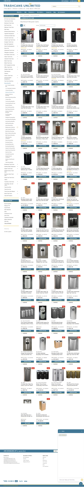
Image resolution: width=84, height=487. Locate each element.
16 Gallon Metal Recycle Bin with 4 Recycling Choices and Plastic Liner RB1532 (58, 231)
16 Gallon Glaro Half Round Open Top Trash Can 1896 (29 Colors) (73, 354)
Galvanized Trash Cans (9, 50)
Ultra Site (6, 221)
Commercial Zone (8, 213)
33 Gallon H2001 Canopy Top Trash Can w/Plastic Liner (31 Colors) (26, 231)
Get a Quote (40, 12)
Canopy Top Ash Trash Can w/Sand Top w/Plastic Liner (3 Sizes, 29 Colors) (42, 231)
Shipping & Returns (26, 461)
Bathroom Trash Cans (9, 27)
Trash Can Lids (7, 189)
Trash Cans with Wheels (9, 191)
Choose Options (27, 53)
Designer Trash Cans (8, 42)
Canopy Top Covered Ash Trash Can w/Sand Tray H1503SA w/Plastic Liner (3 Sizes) (27, 355)
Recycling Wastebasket (9, 146)
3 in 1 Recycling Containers (10, 88)
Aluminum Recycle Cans (10, 92)
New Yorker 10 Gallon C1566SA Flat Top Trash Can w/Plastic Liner (72, 139)
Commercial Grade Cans (9, 35)
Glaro (5, 211)
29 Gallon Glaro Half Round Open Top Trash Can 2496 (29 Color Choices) (42, 200)
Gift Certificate (65, 1)
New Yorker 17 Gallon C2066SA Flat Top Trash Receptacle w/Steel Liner (42, 262)
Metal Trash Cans (8, 63)
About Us (19, 12)
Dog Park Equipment (8, 44)
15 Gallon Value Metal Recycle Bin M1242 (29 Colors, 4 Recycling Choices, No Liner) (26, 139)
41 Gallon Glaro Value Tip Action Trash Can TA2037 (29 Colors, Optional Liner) (27, 385)
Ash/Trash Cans (7, 25)
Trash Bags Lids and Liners (8, 184)
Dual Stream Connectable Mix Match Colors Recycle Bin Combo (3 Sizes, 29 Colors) (73, 232)
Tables (5, 179)
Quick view (27, 41)
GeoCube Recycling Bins (10, 121)
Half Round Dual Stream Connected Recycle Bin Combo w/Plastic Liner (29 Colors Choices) (58, 324)
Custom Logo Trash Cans (9, 40)
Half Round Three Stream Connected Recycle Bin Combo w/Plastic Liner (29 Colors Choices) (73, 386)
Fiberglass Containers (9, 52)
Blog (55, 12)
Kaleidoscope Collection (10, 127)
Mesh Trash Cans (8, 61)
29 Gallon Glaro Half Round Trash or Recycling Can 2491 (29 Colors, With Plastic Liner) (42, 77)
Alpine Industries (8, 219)
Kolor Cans (6, 215)
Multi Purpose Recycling (10, 135)
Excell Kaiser (7, 207)
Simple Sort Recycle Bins (10, 148)
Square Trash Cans (8, 168)
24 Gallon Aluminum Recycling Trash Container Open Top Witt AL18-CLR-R (73, 324)
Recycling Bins (7, 83)
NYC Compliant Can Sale (9, 65)
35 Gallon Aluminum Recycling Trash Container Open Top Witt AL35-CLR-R (42, 354)
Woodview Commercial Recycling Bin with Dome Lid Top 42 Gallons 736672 (42, 416)
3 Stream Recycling (9, 90)
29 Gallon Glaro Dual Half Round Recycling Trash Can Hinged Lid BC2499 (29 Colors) (58, 47)
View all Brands (7, 223)
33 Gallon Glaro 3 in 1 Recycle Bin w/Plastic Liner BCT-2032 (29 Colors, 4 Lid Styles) (27, 262)
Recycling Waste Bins (9, 144)
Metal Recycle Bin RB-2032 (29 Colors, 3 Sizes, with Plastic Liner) (42, 139)
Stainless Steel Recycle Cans (9, 160)
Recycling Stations (9, 142)
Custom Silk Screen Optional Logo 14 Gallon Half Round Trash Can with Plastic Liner (27, 170)
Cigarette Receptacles (9, 33)
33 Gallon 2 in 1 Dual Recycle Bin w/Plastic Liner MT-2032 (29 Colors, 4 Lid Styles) (73, 108)
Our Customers (61, 12)
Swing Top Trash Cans (9, 177)
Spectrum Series (8, 152)
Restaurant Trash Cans (9, 164)
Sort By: (37, 25)
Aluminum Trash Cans (9, 23)
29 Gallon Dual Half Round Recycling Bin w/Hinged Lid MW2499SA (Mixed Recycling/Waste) (58, 262)
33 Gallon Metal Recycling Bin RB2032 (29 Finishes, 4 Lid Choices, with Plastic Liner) (73, 170)
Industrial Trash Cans (9, 58)
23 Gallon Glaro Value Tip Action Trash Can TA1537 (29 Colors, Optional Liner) (42, 293)
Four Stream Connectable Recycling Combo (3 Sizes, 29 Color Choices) (27, 324)
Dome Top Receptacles (9, 46)
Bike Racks (6, 29)
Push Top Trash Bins (8, 81)
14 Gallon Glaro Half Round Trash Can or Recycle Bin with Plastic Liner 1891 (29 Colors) (42, 47)
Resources (31, 12)
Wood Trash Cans (8, 193)
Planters (6, 73)
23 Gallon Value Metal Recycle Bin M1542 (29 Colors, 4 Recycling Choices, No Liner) (72, 47)
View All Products (8, 195)
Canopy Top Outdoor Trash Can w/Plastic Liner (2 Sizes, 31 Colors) (58, 139)
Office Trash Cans (8, 67)
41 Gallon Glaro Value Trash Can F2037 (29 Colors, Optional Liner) (42, 108)
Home (21, 15)
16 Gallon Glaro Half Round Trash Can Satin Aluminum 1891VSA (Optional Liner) (58, 108)
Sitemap (16, 485)
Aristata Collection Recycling (9, 95)
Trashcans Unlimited (8, 217)
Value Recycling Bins (9, 162)
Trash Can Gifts (7, 187)
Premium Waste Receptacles (7, 78)
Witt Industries (7, 209)
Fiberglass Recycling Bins (10, 117)
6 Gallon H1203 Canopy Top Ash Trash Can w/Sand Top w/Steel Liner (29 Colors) (42, 324)
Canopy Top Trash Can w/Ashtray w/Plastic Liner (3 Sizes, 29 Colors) (73, 200)
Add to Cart (27, 423)
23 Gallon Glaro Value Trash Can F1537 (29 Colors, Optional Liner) (73, 77)
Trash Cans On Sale (8, 21)
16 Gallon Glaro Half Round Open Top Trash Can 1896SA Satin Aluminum (73, 293)
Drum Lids (6, 48)
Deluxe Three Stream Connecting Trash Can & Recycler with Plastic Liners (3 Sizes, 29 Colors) (42, 386)
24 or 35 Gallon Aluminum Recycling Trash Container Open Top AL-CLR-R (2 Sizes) (73, 262)
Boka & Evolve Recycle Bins (10, 97)
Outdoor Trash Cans (8, 69)
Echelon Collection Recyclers (9, 112)
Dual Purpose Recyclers (9, 109)
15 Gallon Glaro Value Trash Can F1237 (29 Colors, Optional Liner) (27, 108)
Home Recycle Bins (9, 125)
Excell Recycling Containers (8, 115)
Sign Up (27, 460)
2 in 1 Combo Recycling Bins (9, 86)
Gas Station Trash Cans (9, 54)
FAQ (25, 12)
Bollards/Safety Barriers (9, 31)
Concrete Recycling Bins (10, 101)
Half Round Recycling (9, 123)
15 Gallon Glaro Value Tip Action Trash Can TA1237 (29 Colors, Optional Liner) (58, 293)
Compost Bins (8, 99)
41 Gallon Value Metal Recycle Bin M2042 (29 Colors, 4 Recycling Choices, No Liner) (57, 170)
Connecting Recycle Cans (10, 103)
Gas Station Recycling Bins (10, 119)
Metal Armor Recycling (9, 131)
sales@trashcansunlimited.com (11, 1)
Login (24, 460)
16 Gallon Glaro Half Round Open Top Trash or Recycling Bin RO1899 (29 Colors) (58, 201)
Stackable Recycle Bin (9, 154)
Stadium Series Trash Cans (9, 171)
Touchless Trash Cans (9, 181)
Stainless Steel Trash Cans (9, 174)
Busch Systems (7, 203)
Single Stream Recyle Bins (10, 150)
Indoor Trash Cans (8, 56)
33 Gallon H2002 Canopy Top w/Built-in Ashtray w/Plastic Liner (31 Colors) (27, 293)
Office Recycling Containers (8, 138)
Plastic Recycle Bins (9, 140)
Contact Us (48, 12)
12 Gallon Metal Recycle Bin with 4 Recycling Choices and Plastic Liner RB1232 (42, 170)
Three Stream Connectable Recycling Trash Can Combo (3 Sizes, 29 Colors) (58, 77)
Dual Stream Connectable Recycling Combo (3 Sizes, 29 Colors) (27, 77)
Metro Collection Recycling (10, 133)
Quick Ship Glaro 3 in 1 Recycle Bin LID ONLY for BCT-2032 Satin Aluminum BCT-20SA (27, 416)
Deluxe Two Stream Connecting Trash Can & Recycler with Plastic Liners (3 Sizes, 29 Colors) (58, 386)
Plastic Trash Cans (8, 75)
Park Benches (7, 71)
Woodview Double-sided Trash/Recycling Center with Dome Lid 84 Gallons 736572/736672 (57, 355)
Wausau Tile (7, 205)
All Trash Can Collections (9, 19)
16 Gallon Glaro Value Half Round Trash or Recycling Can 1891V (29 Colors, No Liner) (27, 47)
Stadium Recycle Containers (8, 156)
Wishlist (24, 458)
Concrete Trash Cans (8, 37)
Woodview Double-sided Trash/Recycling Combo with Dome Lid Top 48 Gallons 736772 (26, 201)
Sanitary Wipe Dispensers (10, 166)
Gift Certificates (26, 457)
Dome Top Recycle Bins (9, 107)
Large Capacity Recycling (10, 129)
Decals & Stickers (8, 105)
